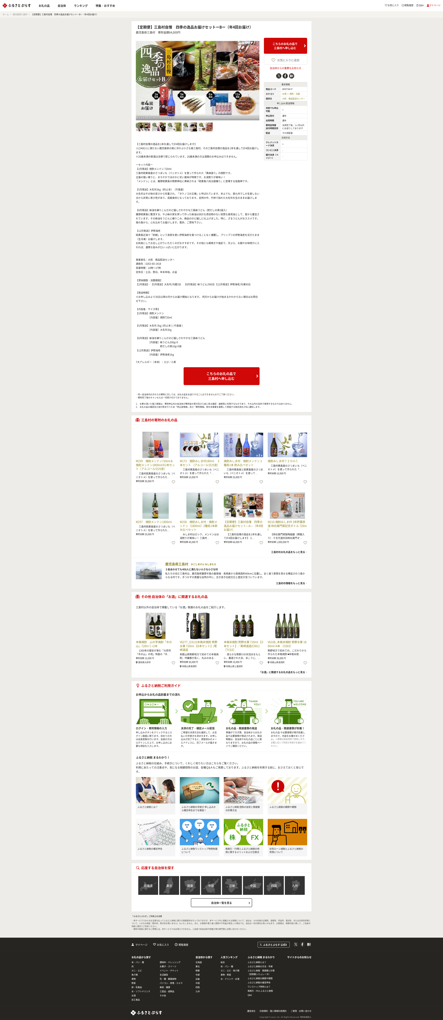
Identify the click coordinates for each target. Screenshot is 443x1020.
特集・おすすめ (105, 5)
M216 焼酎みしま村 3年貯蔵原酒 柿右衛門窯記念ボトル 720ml (287, 526)
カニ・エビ (137, 970)
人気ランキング (229, 957)
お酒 (284, 93)
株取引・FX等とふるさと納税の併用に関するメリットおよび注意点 (242, 850)
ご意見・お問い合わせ (301, 1011)
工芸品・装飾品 (167, 991)
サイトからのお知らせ (299, 957)
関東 (190, 885)
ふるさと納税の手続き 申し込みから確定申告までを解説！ (199, 808)
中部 (211, 885)
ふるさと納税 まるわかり (261, 957)
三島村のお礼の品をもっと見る (288, 552)
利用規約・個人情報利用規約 (273, 1011)
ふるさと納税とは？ (148, 806)
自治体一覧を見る (221, 903)
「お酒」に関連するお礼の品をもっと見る (282, 672)
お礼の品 (44, 5)
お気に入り (163, 944)
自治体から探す (204, 957)
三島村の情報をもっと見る (290, 583)
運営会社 (251, 1011)
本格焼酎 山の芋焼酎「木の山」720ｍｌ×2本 (154, 644)
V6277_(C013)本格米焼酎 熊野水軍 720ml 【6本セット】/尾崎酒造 (198, 646)
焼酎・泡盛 (295, 93)
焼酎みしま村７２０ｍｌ (283, 461)
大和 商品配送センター (293, 98)
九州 (295, 885)
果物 (134, 978)
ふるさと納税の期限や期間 (282, 806)
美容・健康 (165, 987)
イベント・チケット (169, 970)
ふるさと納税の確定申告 (150, 848)
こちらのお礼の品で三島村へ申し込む (285, 46)
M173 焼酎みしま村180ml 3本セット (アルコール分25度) (199, 463)
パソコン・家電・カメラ (171, 983)
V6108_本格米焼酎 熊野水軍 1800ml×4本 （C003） (287, 644)
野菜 (134, 983)
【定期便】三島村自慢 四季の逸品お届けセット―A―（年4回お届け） (243, 526)
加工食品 (136, 999)
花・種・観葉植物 (168, 978)
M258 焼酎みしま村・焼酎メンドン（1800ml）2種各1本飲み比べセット (199, 526)
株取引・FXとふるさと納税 (260, 990)
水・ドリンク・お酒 (230, 978)
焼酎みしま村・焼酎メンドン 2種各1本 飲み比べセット (243, 463)
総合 (223, 962)
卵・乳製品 (137, 987)
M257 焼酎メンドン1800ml (154, 522)
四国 (274, 885)
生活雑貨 (164, 974)
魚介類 (135, 974)
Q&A (250, 995)
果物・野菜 (226, 974)
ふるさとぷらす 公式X (275, 944)
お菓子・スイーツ (168, 966)
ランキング (81, 5)
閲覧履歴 (183, 944)
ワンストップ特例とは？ (259, 986)
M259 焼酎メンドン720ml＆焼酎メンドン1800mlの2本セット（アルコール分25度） (155, 465)
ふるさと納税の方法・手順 (260, 966)
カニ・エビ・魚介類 (230, 970)
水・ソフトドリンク (141, 991)
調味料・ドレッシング (170, 962)
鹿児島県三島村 (145, 32)
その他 (163, 995)
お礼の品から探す (141, 957)
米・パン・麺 (138, 962)
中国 (253, 885)
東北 (169, 885)
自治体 (62, 5)
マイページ (141, 944)
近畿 (232, 885)
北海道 (148, 885)
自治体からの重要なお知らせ (285, 68)
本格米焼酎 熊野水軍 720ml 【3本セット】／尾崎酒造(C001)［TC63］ (243, 646)
